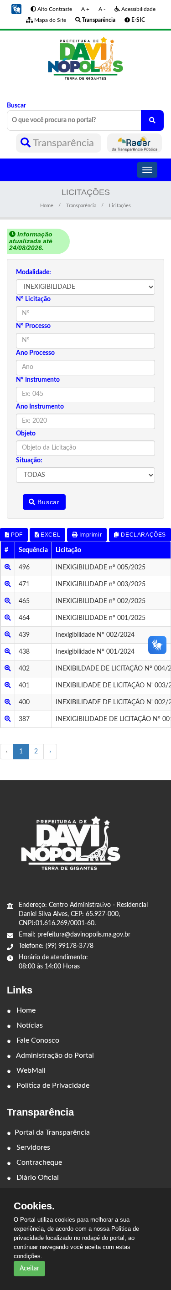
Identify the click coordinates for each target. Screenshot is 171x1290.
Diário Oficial (37, 1177)
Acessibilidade (137, 9)
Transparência (64, 143)
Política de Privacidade (52, 1085)
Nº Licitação (33, 299)
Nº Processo (33, 326)
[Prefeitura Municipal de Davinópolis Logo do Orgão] (85, 59)
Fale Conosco (37, 1040)
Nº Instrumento (38, 380)
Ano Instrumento (40, 407)
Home (46, 205)
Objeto (26, 433)
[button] (16, 9)
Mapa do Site (49, 20)
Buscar (16, 105)
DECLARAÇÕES (142, 535)
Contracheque (38, 1162)
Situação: (29, 460)
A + (85, 9)
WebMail (30, 1070)
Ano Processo (35, 353)
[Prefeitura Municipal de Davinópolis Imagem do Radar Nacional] (134, 143)
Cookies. (34, 1206)
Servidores (32, 1147)
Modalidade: (33, 272)
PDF (16, 535)
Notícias (29, 1025)
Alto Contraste (54, 9)
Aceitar (29, 1268)
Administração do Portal (54, 1055)
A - (101, 9)
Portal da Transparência (52, 1132)
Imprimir (90, 535)
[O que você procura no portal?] (152, 120)
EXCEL (50, 535)
